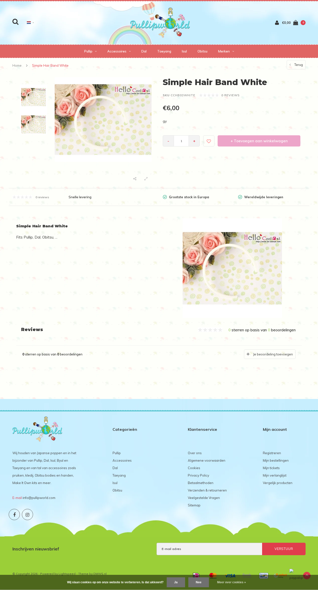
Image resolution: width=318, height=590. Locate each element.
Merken (224, 51)
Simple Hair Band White (50, 65)
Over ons (195, 453)
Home (17, 65)
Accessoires (116, 51)
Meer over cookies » (231, 582)
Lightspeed (67, 574)
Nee (198, 582)
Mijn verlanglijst (274, 475)
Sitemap (194, 505)
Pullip (88, 51)
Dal (144, 51)
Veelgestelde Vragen (204, 498)
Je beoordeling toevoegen (273, 354)
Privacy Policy (198, 475)
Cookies (194, 468)
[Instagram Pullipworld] (27, 514)
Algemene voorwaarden (206, 460)
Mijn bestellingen (276, 460)
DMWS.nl (100, 574)
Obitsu (202, 51)
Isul (184, 51)
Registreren (272, 453)
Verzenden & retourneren (207, 490)
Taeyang (164, 51)
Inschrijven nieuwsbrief (35, 548)
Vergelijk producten (277, 483)
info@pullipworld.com (39, 498)
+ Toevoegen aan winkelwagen (259, 141)
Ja (176, 582)
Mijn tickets (271, 468)
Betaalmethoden (200, 483)
